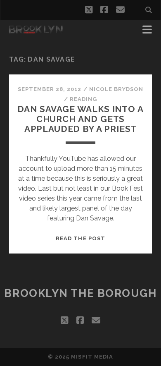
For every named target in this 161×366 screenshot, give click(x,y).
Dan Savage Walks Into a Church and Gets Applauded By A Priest (80, 119)
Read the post (80, 238)
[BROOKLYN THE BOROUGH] (36, 30)
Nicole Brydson (116, 89)
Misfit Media (92, 357)
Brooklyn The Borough (80, 293)
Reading (83, 99)
